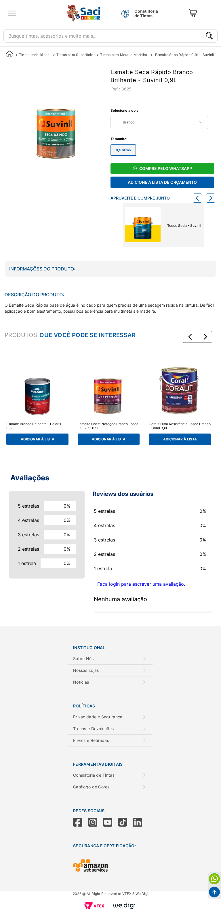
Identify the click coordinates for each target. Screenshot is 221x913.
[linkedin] (140, 823)
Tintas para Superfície (74, 55)
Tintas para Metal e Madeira (123, 55)
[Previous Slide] (197, 198)
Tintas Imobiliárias (34, 55)
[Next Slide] (210, 198)
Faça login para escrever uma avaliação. (141, 584)
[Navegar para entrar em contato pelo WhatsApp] (214, 878)
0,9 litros (123, 150)
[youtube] (110, 823)
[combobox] (110, 34)
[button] (190, 337)
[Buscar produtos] (209, 36)
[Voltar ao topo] (214, 892)
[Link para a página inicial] (9, 55)
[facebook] (80, 823)
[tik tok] (125, 823)
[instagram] (95, 823)
